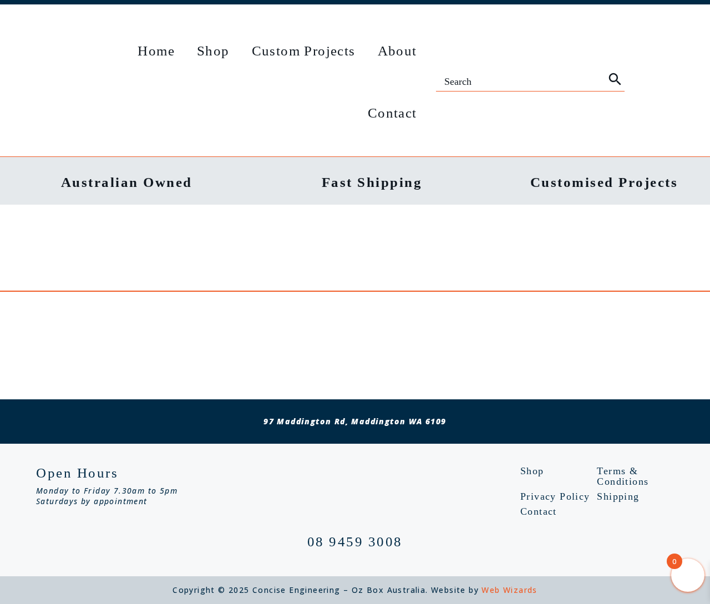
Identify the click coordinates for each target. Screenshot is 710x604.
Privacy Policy (555, 496)
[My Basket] (646, 82)
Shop (213, 50)
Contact (392, 112)
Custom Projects (304, 50)
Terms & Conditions (622, 476)
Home (156, 50)
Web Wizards (509, 590)
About (397, 50)
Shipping (618, 496)
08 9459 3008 (355, 541)
